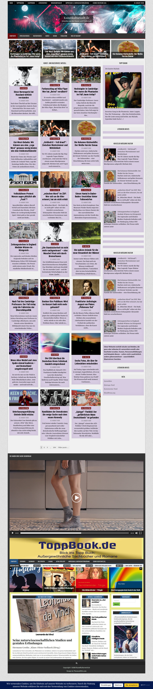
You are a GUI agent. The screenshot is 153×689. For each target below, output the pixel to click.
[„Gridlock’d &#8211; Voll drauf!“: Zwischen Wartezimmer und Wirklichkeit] (110, 160)
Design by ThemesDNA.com (76, 671)
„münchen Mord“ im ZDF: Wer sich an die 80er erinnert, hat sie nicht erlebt (55, 196)
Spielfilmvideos (24, 36)
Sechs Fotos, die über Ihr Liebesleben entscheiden (86, 362)
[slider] (74, 533)
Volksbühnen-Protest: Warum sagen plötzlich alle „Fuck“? (23, 196)
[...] (122, 119)
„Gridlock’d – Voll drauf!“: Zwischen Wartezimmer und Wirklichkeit (59, 55)
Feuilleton (64, 36)
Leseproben (31, 3)
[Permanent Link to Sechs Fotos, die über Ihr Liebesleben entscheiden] (86, 344)
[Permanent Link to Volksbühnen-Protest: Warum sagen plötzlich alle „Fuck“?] (23, 179)
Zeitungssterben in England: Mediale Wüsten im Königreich (23, 247)
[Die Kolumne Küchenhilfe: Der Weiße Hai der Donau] (110, 181)
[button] (76, 498)
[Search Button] (76, 663)
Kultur (24, 88)
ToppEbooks (20, 3)
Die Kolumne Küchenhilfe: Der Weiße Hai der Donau (94, 55)
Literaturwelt (43, 3)
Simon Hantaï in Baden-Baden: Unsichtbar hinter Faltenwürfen (86, 196)
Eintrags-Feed (109, 385)
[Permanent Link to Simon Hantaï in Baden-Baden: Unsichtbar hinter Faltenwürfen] (86, 179)
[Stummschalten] (136, 533)
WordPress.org (109, 393)
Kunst (47, 36)
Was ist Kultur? (76, 36)
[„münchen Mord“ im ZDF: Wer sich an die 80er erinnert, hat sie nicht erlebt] (110, 201)
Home (11, 3)
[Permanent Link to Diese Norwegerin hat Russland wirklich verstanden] (23, 76)
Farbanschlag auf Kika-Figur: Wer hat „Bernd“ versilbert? (55, 90)
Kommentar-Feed (110, 389)
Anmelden (108, 381)
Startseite (13, 36)
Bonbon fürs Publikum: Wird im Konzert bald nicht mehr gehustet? (55, 304)
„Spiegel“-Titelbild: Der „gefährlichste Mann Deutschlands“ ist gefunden (86, 414)
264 (54, 447)
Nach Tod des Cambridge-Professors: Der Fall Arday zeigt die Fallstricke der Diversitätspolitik (24, 305)
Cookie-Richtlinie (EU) (99, 3)
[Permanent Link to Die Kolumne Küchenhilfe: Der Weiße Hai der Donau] (86, 128)
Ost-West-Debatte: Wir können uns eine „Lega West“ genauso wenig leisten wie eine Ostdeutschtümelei (25, 53)
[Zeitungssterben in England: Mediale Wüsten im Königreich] (110, 222)
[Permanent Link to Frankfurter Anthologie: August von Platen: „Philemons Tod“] (86, 287)
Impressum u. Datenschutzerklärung (77, 3)
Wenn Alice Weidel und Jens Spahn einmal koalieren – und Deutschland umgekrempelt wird (24, 364)
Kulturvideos (37, 36)
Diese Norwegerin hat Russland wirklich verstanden (23, 94)
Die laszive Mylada (112, 69)
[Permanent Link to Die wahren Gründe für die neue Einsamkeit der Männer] (86, 233)
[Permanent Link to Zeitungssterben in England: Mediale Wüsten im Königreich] (23, 230)
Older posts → (63, 447)
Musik (55, 36)
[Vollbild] (140, 533)
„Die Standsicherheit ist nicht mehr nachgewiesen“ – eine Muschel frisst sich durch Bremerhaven (55, 252)
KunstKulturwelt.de (76, 17)
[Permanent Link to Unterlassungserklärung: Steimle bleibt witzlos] (23, 397)
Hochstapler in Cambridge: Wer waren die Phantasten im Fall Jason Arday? (86, 91)
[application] (76, 497)
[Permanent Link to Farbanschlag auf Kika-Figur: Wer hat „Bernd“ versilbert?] (54, 75)
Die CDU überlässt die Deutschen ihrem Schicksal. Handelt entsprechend (55, 361)
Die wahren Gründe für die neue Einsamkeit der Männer (86, 251)
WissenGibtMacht (56, 3)
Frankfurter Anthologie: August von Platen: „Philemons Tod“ (86, 304)
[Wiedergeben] (12, 533)
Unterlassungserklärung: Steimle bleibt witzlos (24, 413)
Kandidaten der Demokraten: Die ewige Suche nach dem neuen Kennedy (55, 414)
